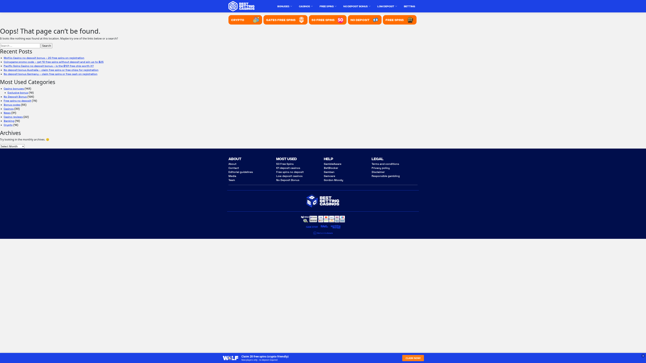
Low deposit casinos (289, 176)
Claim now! (413, 358)
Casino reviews (13, 117)
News (7, 113)
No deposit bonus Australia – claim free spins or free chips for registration (51, 70)
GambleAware (332, 164)
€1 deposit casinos (288, 168)
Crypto (8, 125)
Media (232, 176)
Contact (233, 168)
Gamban (329, 172)
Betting (409, 6)
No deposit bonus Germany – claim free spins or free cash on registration (50, 74)
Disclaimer (378, 172)
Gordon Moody (333, 180)
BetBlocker (331, 168)
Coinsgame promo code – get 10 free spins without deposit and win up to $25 (54, 62)
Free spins (327, 6)
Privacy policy (381, 168)
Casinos (304, 6)
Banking (9, 121)
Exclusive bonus (18, 92)
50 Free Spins (285, 164)
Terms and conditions (385, 164)
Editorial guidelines (240, 172)
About (232, 164)
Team (231, 180)
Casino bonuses (14, 88)
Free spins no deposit (17, 101)
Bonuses (283, 6)
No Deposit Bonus (355, 6)
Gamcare (329, 176)
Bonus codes (12, 105)
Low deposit (385, 6)
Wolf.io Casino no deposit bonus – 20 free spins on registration (44, 58)
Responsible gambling (386, 176)
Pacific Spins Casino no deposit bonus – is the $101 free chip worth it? (49, 66)
